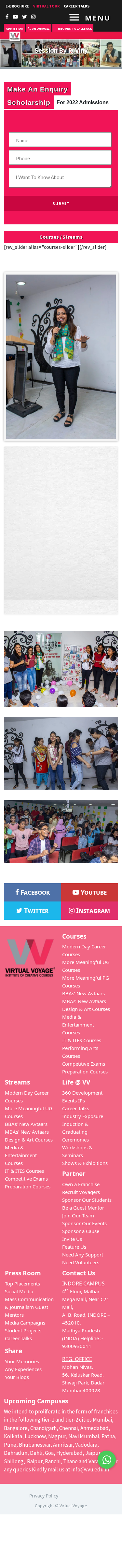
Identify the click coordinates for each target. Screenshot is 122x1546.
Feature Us (74, 1246)
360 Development (82, 1092)
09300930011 (40, 28)
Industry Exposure (82, 1116)
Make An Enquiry (37, 88)
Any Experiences (23, 1369)
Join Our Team (78, 1215)
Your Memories (22, 1361)
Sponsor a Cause (80, 1231)
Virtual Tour (46, 6)
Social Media (19, 1291)
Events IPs (73, 1100)
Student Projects (23, 1330)
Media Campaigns (25, 1322)
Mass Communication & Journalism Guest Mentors (29, 1307)
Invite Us (72, 1239)
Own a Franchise (81, 1184)
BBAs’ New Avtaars (83, 993)
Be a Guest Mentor (83, 1207)
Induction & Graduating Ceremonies (75, 1132)
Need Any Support (82, 1254)
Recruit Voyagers (81, 1192)
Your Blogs (17, 1377)
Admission (14, 28)
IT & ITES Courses (81, 1040)
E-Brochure (17, 6)
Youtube (93, 892)
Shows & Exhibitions (85, 1163)
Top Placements (22, 1283)
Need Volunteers (80, 1262)
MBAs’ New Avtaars (84, 1001)
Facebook (34, 892)
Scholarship (28, 102)
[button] (107, 1455)
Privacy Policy (43, 1496)
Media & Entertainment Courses (78, 1025)
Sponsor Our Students (87, 1200)
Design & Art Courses (86, 1009)
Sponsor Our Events (84, 1223)
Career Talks (75, 1108)
